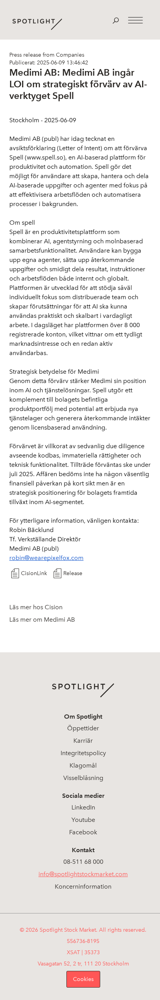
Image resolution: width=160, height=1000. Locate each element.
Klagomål (83, 765)
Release (72, 573)
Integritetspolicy (83, 753)
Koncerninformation (83, 886)
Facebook (83, 832)
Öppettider (83, 728)
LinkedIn (83, 807)
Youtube (83, 819)
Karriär (83, 740)
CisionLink (34, 573)
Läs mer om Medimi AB (42, 619)
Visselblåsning (83, 778)
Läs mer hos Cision (36, 607)
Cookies (83, 979)
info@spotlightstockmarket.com (83, 874)
